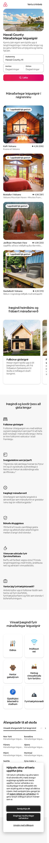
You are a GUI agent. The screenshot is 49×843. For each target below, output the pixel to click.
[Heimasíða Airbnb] (5, 4)
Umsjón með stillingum (23, 825)
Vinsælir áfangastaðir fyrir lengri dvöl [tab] (19, 728)
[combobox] (23, 59)
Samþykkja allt (23, 808)
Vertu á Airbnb (34, 4)
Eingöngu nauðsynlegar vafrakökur (23, 817)
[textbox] (13, 69)
